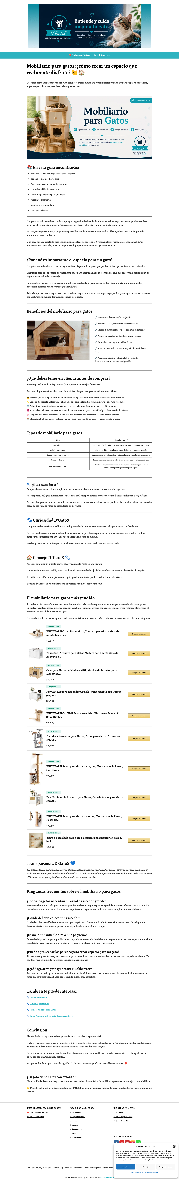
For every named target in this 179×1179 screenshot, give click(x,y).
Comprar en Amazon (139, 634)
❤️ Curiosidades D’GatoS (79, 55)
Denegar (145, 1167)
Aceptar (125, 1167)
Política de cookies (137, 1173)
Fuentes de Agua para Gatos (43, 1009)
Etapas (73, 1133)
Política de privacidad (152, 1173)
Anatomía (74, 1121)
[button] (174, 1146)
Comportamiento (77, 1117)
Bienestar (74, 1125)
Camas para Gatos (38, 997)
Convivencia (75, 1112)
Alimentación (76, 1129)
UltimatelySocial (107, 1177)
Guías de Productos (102, 55)
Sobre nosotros (119, 1112)
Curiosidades (76, 1137)
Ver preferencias (165, 1167)
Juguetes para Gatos (39, 1003)
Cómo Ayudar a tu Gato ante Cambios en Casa (51, 1016)
